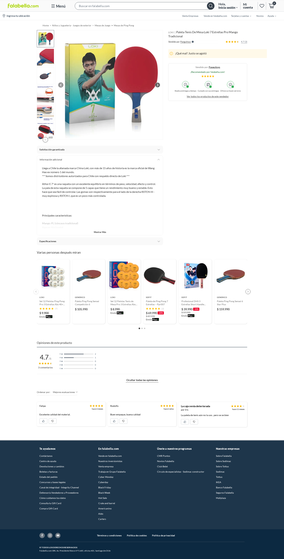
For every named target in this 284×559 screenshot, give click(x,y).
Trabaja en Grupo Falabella (112, 471)
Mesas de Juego (102, 25)
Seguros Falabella (225, 492)
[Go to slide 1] (139, 328)
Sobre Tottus (222, 466)
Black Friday (104, 487)
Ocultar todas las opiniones (142, 379)
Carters (102, 519)
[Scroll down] (45, 139)
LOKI (171, 32)
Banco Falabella (224, 487)
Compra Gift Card (48, 508)
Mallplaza (221, 498)
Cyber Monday (105, 477)
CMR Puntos (163, 455)
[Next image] (157, 85)
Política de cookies (137, 535)
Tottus (219, 477)
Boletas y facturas (48, 471)
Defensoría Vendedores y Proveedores (59, 492)
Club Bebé (162, 466)
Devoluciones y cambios (51, 466)
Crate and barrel (106, 503)
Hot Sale (102, 498)
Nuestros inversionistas (110, 461)
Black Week (104, 492)
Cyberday (103, 482)
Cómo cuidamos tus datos (52, 498)
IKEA (218, 482)
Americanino (105, 508)
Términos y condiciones (109, 535)
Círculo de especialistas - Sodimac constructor (180, 471)
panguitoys (214, 67)
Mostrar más (100, 232)
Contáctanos (45, 455)
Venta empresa (105, 466)
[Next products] (248, 291)
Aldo (100, 513)
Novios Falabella (165, 461)
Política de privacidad (163, 535)
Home (46, 25)
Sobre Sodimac (223, 461)
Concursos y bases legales (52, 482)
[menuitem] (239, 15)
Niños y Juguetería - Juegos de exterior (71, 25)
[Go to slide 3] (144, 328)
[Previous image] (60, 85)
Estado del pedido (48, 477)
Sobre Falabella (224, 455)
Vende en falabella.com (110, 455)
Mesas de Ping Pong (124, 25)
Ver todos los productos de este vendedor (208, 96)
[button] (144, 6)
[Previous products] (36, 291)
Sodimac (220, 471)
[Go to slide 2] (142, 328)
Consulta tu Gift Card (50, 503)
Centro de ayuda (47, 461)
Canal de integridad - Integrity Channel (59, 487)
